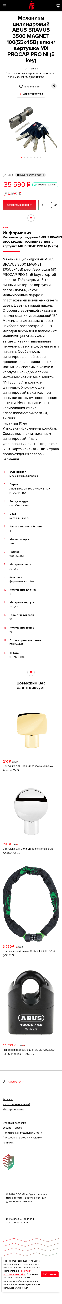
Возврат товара (12, 1127)
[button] (21, 157)
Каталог (8, 1099)
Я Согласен (49, 1274)
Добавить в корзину (19, 205)
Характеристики (33, 93)
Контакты (8, 1142)
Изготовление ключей (16, 1104)
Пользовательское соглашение (22, 1137)
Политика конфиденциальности (22, 1132)
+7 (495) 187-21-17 (15, 1082)
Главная (33, 68)
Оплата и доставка (14, 1123)
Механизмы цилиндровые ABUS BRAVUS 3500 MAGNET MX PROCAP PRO (31, 73)
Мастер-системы (13, 1109)
